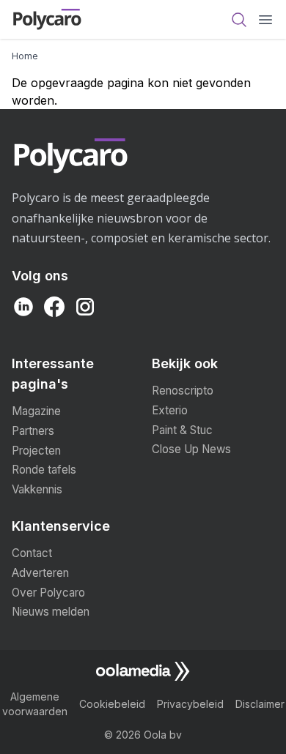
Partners (33, 431)
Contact (32, 553)
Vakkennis (37, 489)
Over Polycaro (48, 593)
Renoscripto (182, 390)
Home (25, 56)
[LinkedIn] (23, 306)
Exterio (170, 410)
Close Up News (191, 449)
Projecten (36, 451)
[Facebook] (54, 306)
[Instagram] (85, 306)
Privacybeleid (190, 704)
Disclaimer (260, 704)
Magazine (36, 411)
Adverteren (40, 573)
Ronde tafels (44, 470)
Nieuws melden (50, 612)
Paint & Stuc (182, 430)
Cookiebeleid (112, 704)
